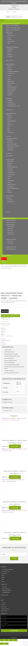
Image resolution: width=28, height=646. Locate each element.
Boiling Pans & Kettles (12, 87)
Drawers (9, 119)
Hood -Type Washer (11, 104)
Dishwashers (10, 100)
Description (3, 338)
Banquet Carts (10, 142)
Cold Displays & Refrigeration (12, 47)
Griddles (9, 79)
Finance (14, 7)
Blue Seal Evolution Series (6, 336)
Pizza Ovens (8, 198)
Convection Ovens (11, 172)
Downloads (3, 344)
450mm (18, 391)
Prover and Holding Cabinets (13, 188)
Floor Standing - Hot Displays (13, 145)
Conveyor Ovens (10, 73)
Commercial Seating (10, 224)
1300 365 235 (15, 5)
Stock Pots (9, 39)
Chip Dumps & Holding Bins (13, 71)
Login (11, 9)
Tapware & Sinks (9, 60)
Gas (17, 387)
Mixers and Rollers (10, 195)
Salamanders (10, 92)
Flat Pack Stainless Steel (11, 113)
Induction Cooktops (11, 184)
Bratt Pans (9, 165)
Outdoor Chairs (10, 232)
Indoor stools (10, 230)
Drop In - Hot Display (11, 144)
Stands (8, 126)
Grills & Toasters (10, 81)
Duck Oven (9, 33)
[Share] (6, 640)
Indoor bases (10, 241)
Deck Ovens (9, 199)
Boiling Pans (10, 163)
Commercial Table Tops (11, 246)
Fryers (8, 77)
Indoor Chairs (10, 228)
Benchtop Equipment (10, 64)
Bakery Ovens (10, 161)
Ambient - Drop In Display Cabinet (13, 27)
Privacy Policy (4, 610)
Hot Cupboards (10, 147)
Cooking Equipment (10, 159)
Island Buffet (10, 149)
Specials (4, 258)
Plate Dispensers (9, 109)
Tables (8, 128)
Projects (4, 257)
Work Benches (9, 153)
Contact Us (3, 602)
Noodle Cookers (10, 35)
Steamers (9, 37)
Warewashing (9, 98)
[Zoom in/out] (15, 640)
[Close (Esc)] (2, 640)
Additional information (5, 340)
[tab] (14, 339)
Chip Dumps (10, 168)
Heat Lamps (8, 136)
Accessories (8, 212)
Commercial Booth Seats (11, 220)
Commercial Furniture (8, 218)
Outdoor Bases (10, 243)
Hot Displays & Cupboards (11, 138)
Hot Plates (9, 85)
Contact (4, 262)
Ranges (8, 190)
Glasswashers (10, 102)
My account (4, 606)
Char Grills (9, 69)
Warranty (3, 342)
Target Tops (9, 94)
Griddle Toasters (10, 180)
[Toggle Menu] (2, 20)
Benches (9, 115)
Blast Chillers (10, 48)
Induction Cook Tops (11, 88)
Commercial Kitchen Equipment (11, 23)
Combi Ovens (10, 170)
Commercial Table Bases (11, 239)
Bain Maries (9, 65)
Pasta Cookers (10, 186)
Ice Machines (10, 56)
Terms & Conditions (5, 608)
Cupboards (9, 117)
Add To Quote (5, 311)
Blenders (9, 67)
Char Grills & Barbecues (12, 167)
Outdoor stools (10, 234)
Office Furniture (6, 255)
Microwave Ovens (11, 90)
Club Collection (10, 226)
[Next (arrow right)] (6, 644)
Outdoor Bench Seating (11, 249)
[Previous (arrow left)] (2, 644)
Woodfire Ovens (10, 201)
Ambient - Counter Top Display (12, 25)
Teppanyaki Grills (11, 41)
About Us (3, 604)
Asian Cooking (9, 32)
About (3, 260)
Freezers (9, 52)
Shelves (8, 122)
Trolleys (9, 130)
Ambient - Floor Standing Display (13, 29)
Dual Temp (9, 50)
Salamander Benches (11, 120)
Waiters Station (10, 132)
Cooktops (9, 75)
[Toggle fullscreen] (11, 640)
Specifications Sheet (8, 410)
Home (2, 265)
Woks (8, 43)
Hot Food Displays (11, 83)
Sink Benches (10, 124)
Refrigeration (10, 54)
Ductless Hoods (9, 155)
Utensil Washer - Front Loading (13, 106)
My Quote (17, 9)
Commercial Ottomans (10, 222)
